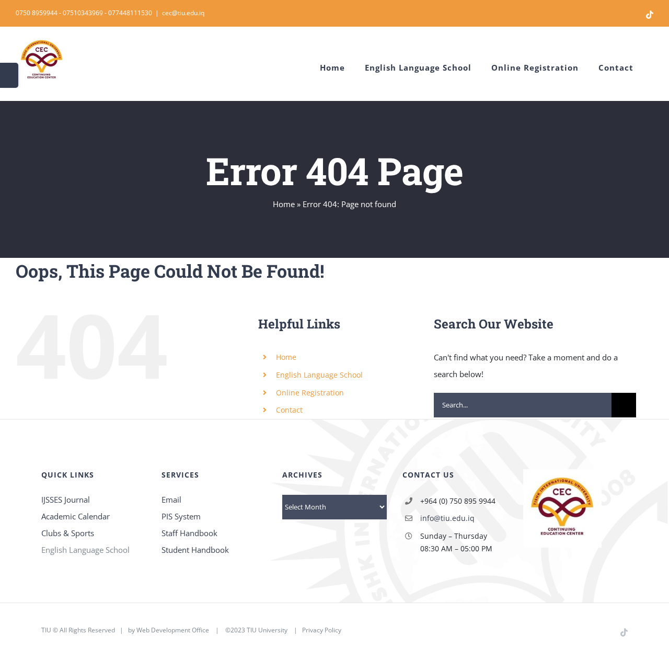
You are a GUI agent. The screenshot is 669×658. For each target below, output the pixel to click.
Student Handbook (195, 549)
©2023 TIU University (256, 630)
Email (171, 499)
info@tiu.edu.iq (447, 518)
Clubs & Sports (67, 533)
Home (284, 204)
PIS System (181, 516)
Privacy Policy (321, 630)
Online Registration (310, 393)
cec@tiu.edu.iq (183, 12)
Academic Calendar (75, 516)
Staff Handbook (189, 533)
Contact (289, 410)
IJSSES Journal (65, 499)
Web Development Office (172, 630)
